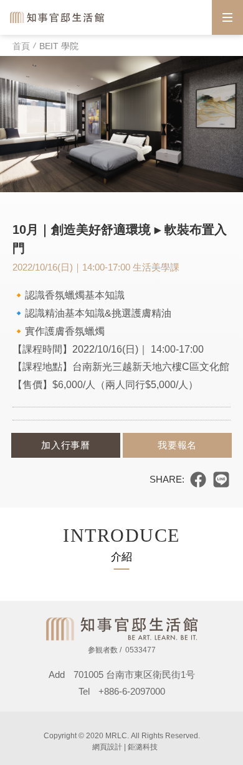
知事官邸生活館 (58, 17)
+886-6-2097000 (131, 691)
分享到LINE (221, 479)
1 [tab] (117, 194)
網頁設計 (107, 747)
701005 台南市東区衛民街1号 (139, 674)
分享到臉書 (198, 479)
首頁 (21, 46)
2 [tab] (125, 194)
